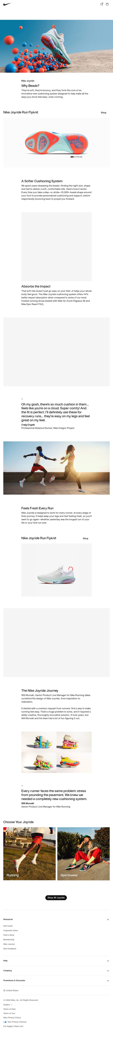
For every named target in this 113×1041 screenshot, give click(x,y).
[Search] (101, 4)
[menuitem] (8, 1004)
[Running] (29, 853)
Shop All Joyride (56, 897)
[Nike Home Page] (7, 4)
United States (12, 991)
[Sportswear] (83, 853)
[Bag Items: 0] (107, 4)
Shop (103, 112)
